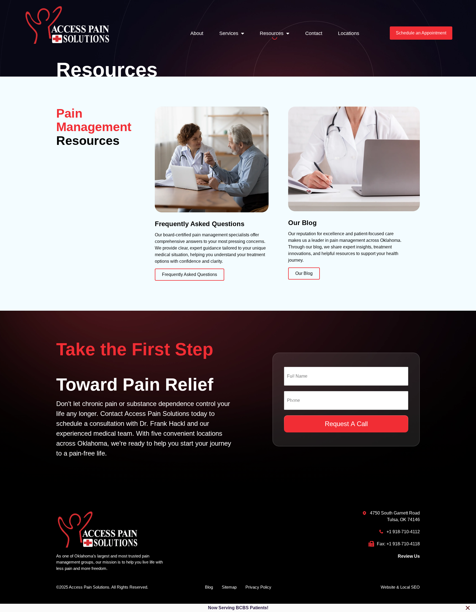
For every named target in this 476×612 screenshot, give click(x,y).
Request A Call (346, 423)
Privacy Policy (258, 587)
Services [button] (228, 33)
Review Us (409, 556)
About (196, 33)
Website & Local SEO (400, 587)
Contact (313, 33)
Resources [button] (271, 33)
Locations (348, 33)
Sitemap (229, 587)
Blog (209, 587)
